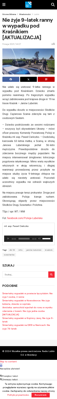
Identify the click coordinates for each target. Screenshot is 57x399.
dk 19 (12, 250)
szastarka (9, 254)
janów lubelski (33, 250)
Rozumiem (41, 395)
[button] (1, 365)
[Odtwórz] (8, 238)
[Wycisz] (39, 238)
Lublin (36, 14)
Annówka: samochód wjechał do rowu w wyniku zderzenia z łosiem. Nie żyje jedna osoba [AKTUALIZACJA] (27, 311)
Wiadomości (25, 14)
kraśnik (49, 250)
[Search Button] (51, 274)
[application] (28, 239)
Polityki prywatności (18, 394)
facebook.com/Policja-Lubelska (24, 218)
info (21, 250)
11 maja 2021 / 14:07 (11, 44)
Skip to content (8, 361)
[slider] (46, 238)
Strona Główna (9, 14)
